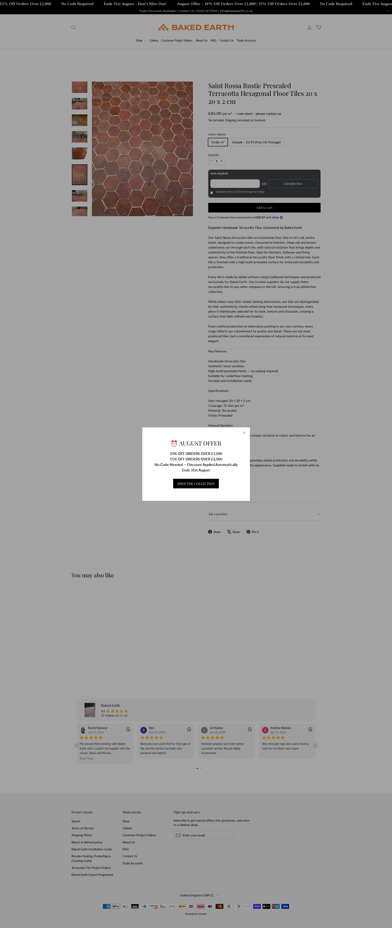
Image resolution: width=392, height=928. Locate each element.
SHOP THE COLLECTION (196, 483)
